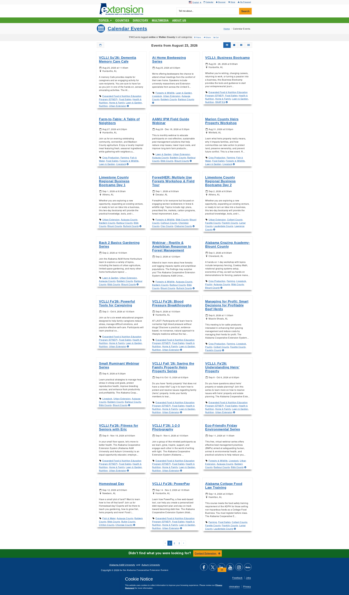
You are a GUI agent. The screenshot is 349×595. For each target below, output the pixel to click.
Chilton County (106, 524)
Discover (221, 2)
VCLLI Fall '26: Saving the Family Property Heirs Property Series (173, 367)
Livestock (157, 96)
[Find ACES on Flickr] (248, 568)
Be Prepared (245, 2)
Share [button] (208, 37)
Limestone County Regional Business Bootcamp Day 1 (114, 181)
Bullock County (131, 226)
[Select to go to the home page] (121, 8)
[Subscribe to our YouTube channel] (230, 568)
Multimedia (160, 20)
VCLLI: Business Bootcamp (227, 57)
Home (227, 28)
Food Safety (125, 99)
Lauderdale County (223, 226)
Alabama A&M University (122, 564)
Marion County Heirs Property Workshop (222, 121)
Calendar (209, 2)
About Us (179, 20)
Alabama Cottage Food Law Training (223, 485)
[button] (100, 45)
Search (245, 11)
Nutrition (103, 105)
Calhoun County (169, 222)
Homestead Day (111, 484)
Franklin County (230, 222)
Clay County (167, 226)
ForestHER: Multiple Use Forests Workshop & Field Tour (173, 181)
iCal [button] (217, 37)
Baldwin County (169, 99)
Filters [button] (198, 37)
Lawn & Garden (134, 102)
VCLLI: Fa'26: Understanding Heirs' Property (222, 367)
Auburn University (151, 564)
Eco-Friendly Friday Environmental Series (222, 427)
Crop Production (110, 157)
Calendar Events (127, 28)
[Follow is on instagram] (239, 568)
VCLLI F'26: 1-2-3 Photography (166, 427)
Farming (125, 157)
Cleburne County (183, 226)
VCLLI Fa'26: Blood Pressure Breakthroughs (172, 303)
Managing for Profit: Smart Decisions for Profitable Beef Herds (226, 305)
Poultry (208, 284)
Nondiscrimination (230, 586)
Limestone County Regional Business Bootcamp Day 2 (220, 181)
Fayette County (213, 222)
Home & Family (117, 102)
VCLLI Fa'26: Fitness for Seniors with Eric (118, 427)
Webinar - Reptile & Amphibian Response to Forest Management (171, 246)
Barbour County (186, 99)
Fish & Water (108, 518)
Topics (104, 20)
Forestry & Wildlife (165, 92)
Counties (122, 20)
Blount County (181, 160)
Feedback (237, 577)
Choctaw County (124, 524)
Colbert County (235, 219)
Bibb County (167, 160)
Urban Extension (117, 105)
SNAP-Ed (220, 102)
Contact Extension (206, 553)
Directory (140, 20)
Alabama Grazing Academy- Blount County (227, 244)
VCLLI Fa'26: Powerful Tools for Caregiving (117, 303)
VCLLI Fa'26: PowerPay (171, 484)
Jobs (248, 577)
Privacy (247, 586)
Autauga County (160, 157)
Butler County (128, 521)
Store (233, 2)
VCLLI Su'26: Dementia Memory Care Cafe (117, 59)
